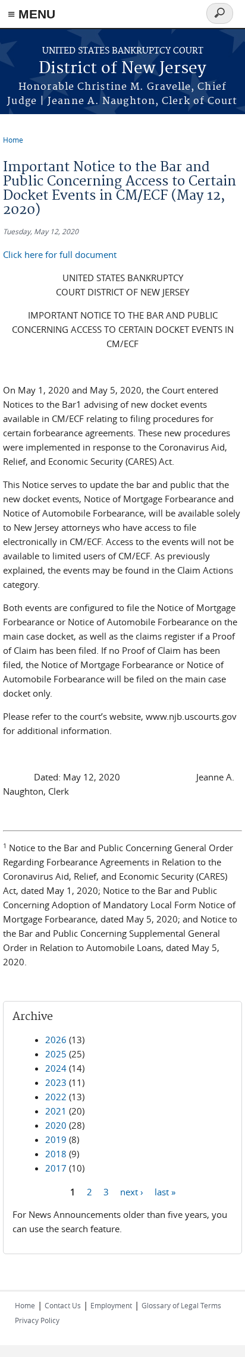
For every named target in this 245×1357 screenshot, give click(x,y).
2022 (56, 1097)
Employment (111, 1305)
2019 (56, 1139)
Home (13, 139)
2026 (56, 1040)
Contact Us (63, 1305)
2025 (56, 1054)
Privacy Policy (37, 1320)
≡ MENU (31, 14)
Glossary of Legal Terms (181, 1305)
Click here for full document (60, 254)
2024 (56, 1068)
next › (131, 1191)
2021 (56, 1111)
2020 (56, 1125)
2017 (56, 1168)
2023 (56, 1082)
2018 (56, 1154)
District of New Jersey (122, 68)
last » (165, 1191)
